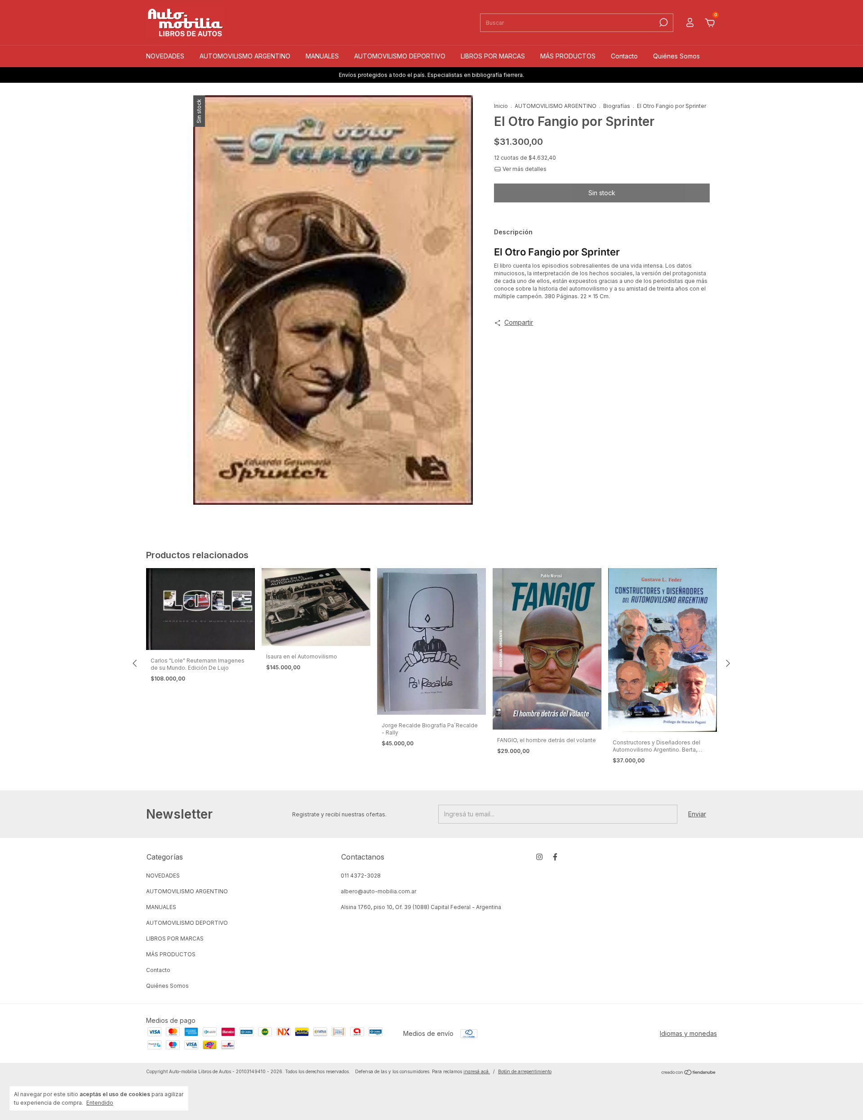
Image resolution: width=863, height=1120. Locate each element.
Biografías (616, 106)
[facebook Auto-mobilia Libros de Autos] (555, 856)
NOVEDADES (165, 56)
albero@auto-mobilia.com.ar (378, 891)
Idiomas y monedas (688, 1033)
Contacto (624, 56)
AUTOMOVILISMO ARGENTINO (245, 56)
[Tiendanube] (689, 1072)
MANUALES (322, 56)
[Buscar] (662, 22)
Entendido (99, 1102)
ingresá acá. (476, 1071)
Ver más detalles (524, 169)
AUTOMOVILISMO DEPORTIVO (399, 56)
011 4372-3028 (361, 875)
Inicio (501, 106)
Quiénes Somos (676, 56)
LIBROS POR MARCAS (493, 56)
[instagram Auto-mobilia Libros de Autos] (539, 856)
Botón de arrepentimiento (525, 1071)
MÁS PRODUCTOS (568, 56)
